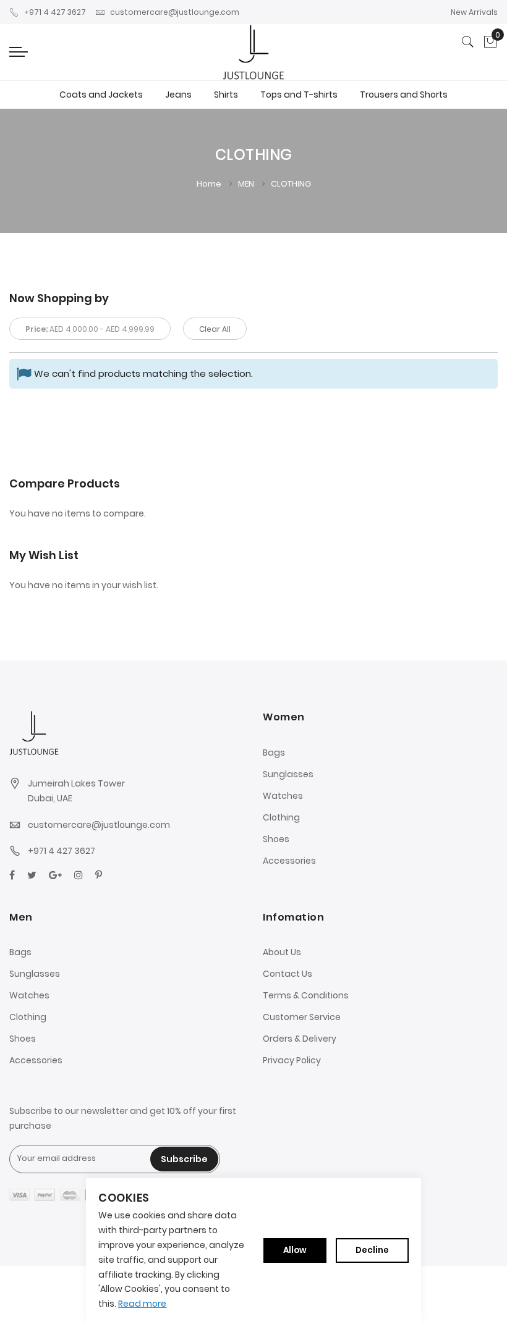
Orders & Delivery (299, 1038)
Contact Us (287, 974)
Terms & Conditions (306, 995)
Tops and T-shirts (299, 94)
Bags (274, 752)
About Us (282, 952)
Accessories (289, 860)
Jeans (178, 94)
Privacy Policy (292, 1060)
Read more (142, 1303)
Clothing (281, 817)
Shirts (226, 94)
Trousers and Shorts (404, 94)
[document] (253, 1251)
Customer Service (302, 1017)
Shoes (276, 839)
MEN (247, 184)
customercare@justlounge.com (174, 12)
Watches (283, 796)
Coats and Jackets (101, 94)
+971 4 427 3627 (55, 12)
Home (210, 184)
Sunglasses (288, 774)
